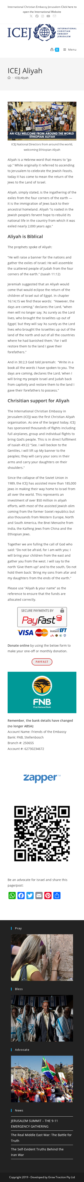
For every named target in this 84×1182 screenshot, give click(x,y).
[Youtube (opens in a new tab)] (48, 16)
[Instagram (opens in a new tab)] (42, 16)
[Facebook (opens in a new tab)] (37, 16)
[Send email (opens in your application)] (54, 16)
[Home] (9, 78)
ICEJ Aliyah (21, 78)
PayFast (42, 662)
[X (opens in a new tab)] (31, 16)
